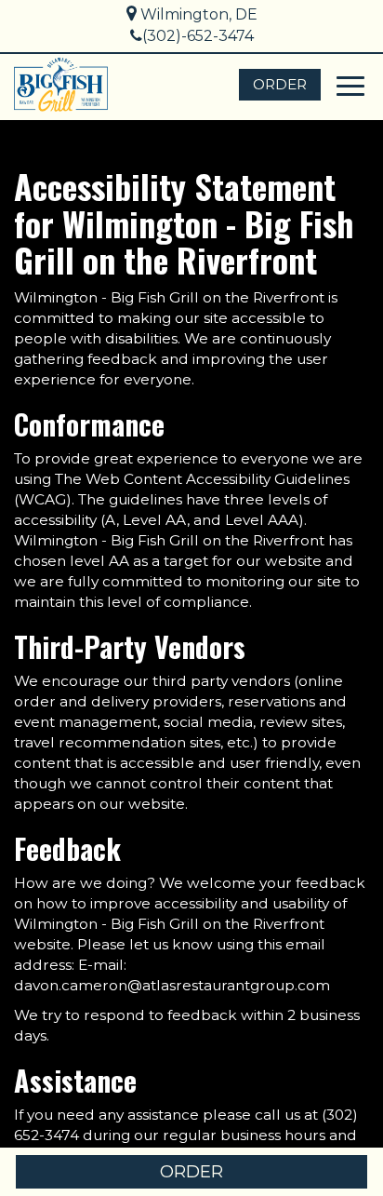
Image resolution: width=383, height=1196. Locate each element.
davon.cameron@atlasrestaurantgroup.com (172, 985)
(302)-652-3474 (198, 36)
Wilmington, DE (197, 14)
